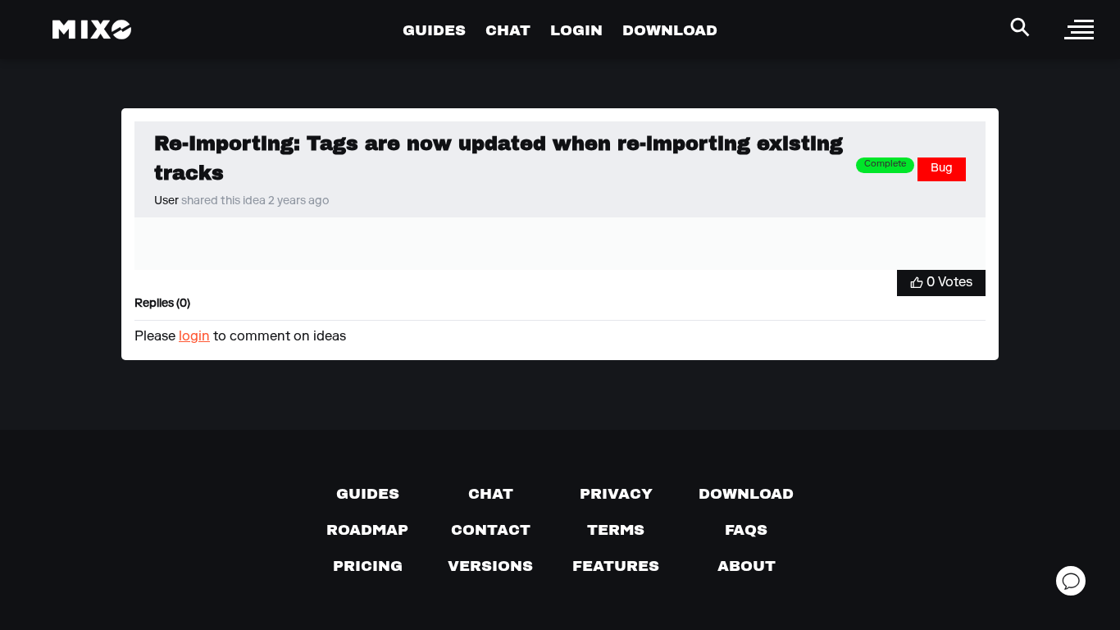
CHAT (507, 30)
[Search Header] (1020, 27)
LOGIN (576, 30)
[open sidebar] (1079, 29)
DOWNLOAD (669, 30)
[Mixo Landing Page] (92, 29)
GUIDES (434, 30)
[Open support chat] (1070, 580)
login (194, 337)
